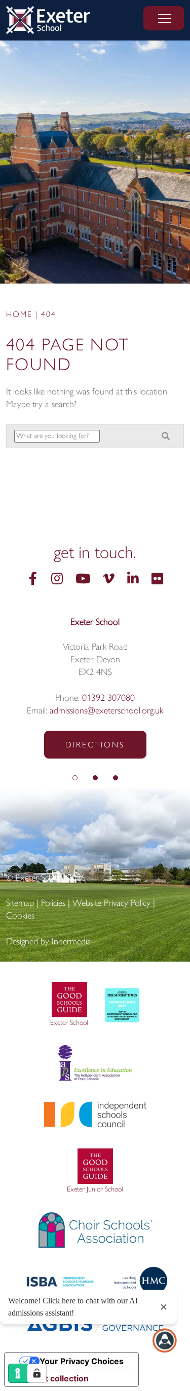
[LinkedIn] (133, 580)
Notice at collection (51, 1378)
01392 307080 (108, 698)
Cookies (20, 916)
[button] (75, 778)
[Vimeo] (109, 580)
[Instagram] (57, 580)
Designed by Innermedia (48, 942)
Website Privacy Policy (111, 903)
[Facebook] (33, 580)
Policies (53, 903)
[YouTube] (82, 580)
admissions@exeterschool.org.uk (106, 711)
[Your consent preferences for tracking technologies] (37, 1373)
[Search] (165, 437)
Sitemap (20, 903)
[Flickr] (157, 580)
